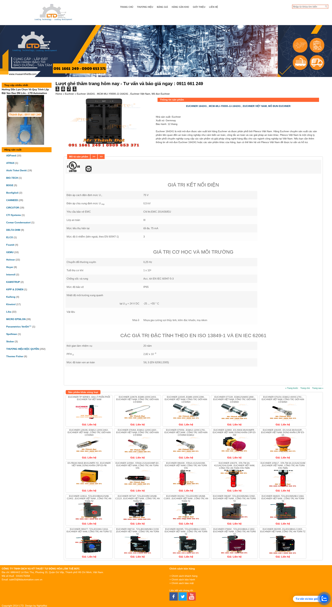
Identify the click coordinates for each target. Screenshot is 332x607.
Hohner (10, 259)
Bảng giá (162, 7)
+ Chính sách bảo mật (181, 583)
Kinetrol (11, 304)
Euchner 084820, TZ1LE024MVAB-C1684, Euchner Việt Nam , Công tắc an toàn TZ (282, 498)
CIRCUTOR (12, 207)
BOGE (9, 185)
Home (59, 93)
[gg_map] (297, 584)
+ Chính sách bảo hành (182, 579)
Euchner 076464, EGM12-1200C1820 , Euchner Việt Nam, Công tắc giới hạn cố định (137, 432)
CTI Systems (13, 215)
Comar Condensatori (18, 222)
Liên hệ (213, 7)
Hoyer (9, 267)
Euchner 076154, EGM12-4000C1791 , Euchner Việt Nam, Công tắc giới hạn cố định (283, 399)
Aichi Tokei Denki (16, 170)
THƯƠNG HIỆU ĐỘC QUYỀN (22, 349)
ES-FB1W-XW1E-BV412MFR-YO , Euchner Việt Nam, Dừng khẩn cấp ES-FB (89, 464)
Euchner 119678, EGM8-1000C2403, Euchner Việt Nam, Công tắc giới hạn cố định (137, 399)
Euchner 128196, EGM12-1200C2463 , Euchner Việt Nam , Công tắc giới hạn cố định (89, 432)
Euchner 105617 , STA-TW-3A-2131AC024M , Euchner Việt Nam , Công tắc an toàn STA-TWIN (283, 465)
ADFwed (11, 155)
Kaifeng (10, 296)
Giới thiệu (199, 7)
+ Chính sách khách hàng (183, 575)
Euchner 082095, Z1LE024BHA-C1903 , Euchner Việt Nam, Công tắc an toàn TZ (282, 530)
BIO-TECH (12, 177)
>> (94, 156)
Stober (10, 341)
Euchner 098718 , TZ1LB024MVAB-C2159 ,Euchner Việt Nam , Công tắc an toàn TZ (137, 531)
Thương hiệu (145, 7)
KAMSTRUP (13, 282)
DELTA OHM (13, 230)
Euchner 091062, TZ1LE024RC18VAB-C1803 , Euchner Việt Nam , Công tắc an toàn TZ (186, 498)
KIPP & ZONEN (14, 289)
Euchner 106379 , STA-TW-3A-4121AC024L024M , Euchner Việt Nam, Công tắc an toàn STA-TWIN (234, 465)
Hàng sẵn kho (180, 7)
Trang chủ (126, 7)
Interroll (10, 274)
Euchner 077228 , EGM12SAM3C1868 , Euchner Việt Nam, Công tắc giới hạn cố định (234, 399)
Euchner (69, 93)
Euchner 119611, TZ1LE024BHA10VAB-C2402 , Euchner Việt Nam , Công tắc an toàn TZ (89, 498)
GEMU (9, 252)
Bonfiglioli (12, 192)
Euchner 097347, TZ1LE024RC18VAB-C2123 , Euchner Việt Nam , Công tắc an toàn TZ (137, 498)
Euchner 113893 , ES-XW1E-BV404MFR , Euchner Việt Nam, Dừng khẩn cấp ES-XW (234, 432)
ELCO (9, 237)
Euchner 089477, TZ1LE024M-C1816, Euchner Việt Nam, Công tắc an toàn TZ (89, 530)
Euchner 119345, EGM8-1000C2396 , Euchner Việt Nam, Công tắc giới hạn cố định (186, 399)
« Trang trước (291, 388)
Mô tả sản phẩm (78, 156)
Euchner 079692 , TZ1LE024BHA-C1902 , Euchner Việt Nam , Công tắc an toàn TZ (234, 531)
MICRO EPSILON (16, 319)
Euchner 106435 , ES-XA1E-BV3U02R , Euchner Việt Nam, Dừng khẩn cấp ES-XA (283, 432)
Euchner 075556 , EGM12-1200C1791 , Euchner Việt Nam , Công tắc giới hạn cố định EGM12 (186, 432)
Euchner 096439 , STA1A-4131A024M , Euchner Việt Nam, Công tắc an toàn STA (186, 465)
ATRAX (10, 163)
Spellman (11, 334)
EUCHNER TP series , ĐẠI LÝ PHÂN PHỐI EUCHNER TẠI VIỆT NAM (89, 398)
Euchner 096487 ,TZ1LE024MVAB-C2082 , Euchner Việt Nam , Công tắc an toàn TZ (234, 498)
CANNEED (12, 200)
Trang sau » (317, 388)
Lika (8, 311)
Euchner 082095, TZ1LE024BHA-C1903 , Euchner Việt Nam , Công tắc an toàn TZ (186, 531)
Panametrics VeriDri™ (18, 326)
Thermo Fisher (14, 356)
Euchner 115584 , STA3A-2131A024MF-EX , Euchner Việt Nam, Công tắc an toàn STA (138, 465)
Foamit (10, 244)
